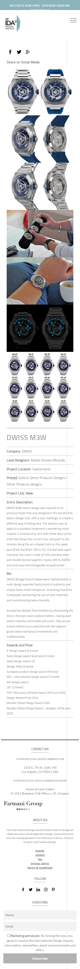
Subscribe (40, 958)
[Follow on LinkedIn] (40, 889)
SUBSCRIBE (40, 902)
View (29, 493)
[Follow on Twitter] (32, 889)
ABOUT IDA (40, 820)
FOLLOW (40, 878)
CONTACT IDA (40, 749)
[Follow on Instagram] (47, 889)
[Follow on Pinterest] (55, 889)
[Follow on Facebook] (24, 889)
